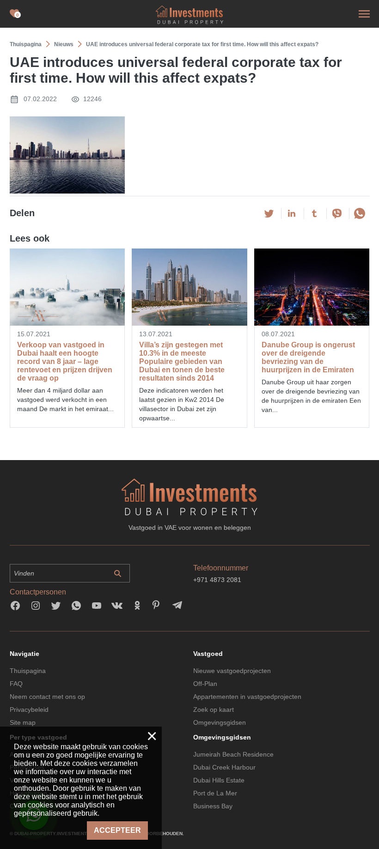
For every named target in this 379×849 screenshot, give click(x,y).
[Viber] (336, 213)
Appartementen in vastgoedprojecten (247, 696)
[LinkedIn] (291, 213)
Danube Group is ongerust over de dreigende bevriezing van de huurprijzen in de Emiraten (308, 357)
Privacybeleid (29, 709)
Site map (23, 722)
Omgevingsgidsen (219, 722)
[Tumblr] (314, 213)
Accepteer (117, 830)
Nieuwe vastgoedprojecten (232, 670)
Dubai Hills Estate (219, 780)
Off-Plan (205, 683)
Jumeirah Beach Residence (233, 754)
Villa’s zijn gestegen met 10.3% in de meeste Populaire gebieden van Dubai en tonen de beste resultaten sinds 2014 (182, 361)
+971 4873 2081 (217, 579)
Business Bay (212, 806)
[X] (269, 213)
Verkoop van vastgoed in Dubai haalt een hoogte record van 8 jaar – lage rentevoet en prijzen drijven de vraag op (64, 361)
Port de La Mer (215, 793)
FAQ (16, 683)
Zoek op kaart (213, 709)
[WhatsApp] (359, 213)
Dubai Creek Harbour (224, 767)
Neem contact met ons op (47, 696)
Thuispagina (28, 670)
